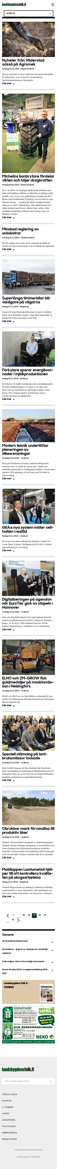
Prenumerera (9, 1133)
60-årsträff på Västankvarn (15, 941)
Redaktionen (9, 1139)
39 (45, 915)
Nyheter (7, 1101)
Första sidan (9, 1094)
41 (13, 920)
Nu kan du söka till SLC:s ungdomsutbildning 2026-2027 (25, 972)
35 (24, 915)
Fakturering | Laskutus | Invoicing (28, 1150)
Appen (5, 1114)
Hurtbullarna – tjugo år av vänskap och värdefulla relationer (25, 951)
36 (29, 915)
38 (40, 915)
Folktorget (9, 1126)
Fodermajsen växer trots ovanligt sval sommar (23, 961)
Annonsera (9, 1120)
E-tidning (7, 1107)
